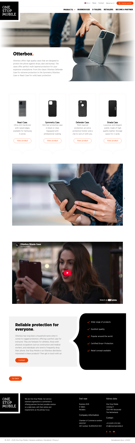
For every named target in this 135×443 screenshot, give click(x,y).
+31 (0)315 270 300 (113, 423)
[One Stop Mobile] (9, 11)
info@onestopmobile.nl (114, 426)
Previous (10, 198)
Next (124, 198)
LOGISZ (127, 440)
